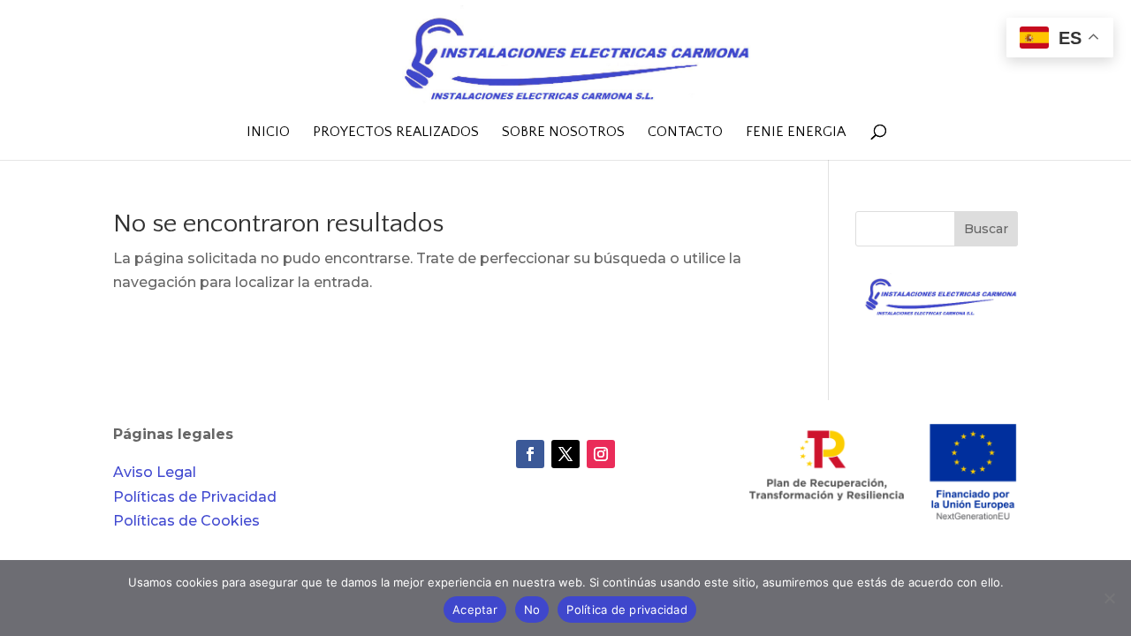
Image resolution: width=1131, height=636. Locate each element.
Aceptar (474, 609)
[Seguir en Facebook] (530, 454)
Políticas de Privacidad (195, 496)
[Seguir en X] (565, 454)
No (532, 609)
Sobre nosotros (563, 132)
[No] (1109, 598)
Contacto (685, 132)
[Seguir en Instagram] (601, 454)
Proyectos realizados (396, 132)
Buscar (986, 229)
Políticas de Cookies (186, 520)
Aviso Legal (154, 472)
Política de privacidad (626, 609)
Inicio (268, 132)
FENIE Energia (796, 132)
